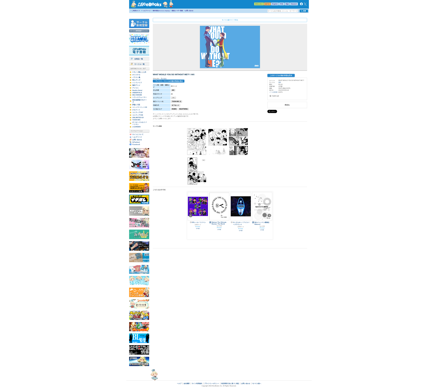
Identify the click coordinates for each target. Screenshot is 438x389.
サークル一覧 (139, 64)
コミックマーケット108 (139, 107)
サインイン (259, 4)
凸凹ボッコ (219, 226)
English (275, 4)
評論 (134, 104)
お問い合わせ (189, 10)
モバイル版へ (256, 383)
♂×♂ (173, 98)
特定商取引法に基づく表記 (230, 383)
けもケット (136, 110)
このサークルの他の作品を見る (281, 75)
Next (269, 215)
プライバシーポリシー (211, 383)
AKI (173, 90)
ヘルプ (179, 383)
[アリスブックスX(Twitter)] (305, 5)
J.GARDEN (136, 127)
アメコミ (135, 88)
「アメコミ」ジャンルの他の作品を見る (168, 81)
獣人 (140, 72)
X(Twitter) (136, 142)
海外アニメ (136, 85)
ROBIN (174, 109)
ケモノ (134, 72)
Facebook (136, 144)
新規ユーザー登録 (177, 10)
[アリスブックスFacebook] (301, 5)
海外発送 (161, 10)
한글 (287, 4)
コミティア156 (137, 115)
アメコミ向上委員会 (262, 228)
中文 (281, 4)
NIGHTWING (183, 109)
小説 (138, 104)
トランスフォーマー (139, 97)
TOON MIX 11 (176, 101)
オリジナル (136, 75)
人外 (144, 72)
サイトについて (137, 134)
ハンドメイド (137, 82)
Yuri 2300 (198, 226)
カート (267, 4)
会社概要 (187, 383)
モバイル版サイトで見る (230, 20)
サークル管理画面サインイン (139, 31)
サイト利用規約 (197, 383)
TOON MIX (136, 120)
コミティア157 (137, 112)
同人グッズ (136, 80)
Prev (190, 215)
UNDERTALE (137, 93)
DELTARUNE (137, 95)
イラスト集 (136, 77)
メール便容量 (273, 92)
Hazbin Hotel (137, 90)
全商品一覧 (138, 59)
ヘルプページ (146, 10)
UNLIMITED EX (138, 117)
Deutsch (294, 4)
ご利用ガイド (136, 10)
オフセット (175, 105)
